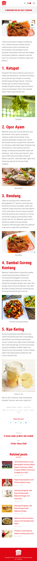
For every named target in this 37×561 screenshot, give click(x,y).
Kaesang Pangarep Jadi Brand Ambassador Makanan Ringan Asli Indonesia (23, 494)
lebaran (20, 410)
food (7, 410)
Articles (6, 22)
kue (16, 410)
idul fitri (12, 410)
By (20, 407)
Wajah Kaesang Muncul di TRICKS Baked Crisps (23, 481)
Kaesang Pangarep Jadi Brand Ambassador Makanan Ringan (23, 508)
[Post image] (7, 464)
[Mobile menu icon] (34, 3)
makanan (26, 410)
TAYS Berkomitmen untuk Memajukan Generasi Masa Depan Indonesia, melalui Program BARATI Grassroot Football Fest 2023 (24, 467)
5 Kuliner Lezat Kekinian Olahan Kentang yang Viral (24, 532)
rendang (32, 410)
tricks (18, 412)
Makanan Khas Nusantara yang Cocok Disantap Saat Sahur (24, 521)
